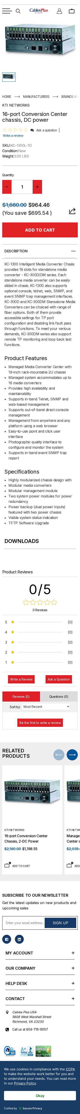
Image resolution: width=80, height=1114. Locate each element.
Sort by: (15, 707)
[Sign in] (59, 11)
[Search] (18, 11)
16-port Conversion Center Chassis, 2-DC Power (26, 838)
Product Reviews (17, 572)
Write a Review (21, 679)
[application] (40, 1087)
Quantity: (8, 175)
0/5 (40, 589)
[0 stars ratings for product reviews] (40, 603)
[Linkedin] (19, 939)
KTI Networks (14, 830)
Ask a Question (59, 679)
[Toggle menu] (7, 11)
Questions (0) (58, 696)
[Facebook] (6, 939)
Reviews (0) (21, 696)
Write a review (13, 135)
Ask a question (46, 130)
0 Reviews (40, 610)
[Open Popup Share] (72, 211)
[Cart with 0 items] (71, 11)
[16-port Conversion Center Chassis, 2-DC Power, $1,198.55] (32, 795)
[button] (8, 77)
